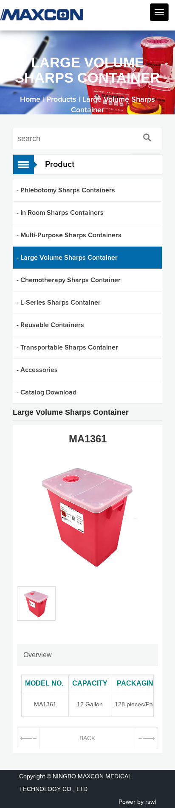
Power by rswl (137, 801)
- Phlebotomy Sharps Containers (66, 190)
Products (61, 99)
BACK (87, 738)
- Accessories (37, 370)
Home (30, 99)
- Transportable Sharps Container (67, 347)
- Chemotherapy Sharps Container (69, 280)
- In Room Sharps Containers (60, 212)
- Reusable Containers (50, 325)
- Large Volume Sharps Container (67, 257)
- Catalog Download (46, 392)
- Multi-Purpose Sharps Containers (69, 235)
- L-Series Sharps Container (59, 302)
